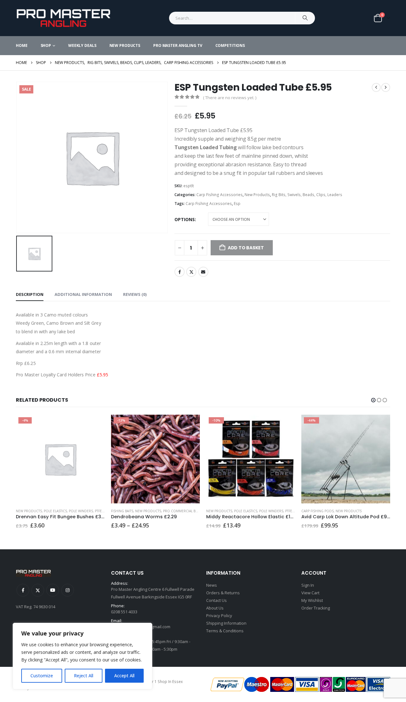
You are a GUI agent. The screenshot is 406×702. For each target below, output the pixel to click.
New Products (125, 45)
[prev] (376, 87)
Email (203, 272)
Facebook (179, 272)
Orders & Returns (223, 593)
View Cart (310, 593)
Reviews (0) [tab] (135, 294)
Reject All (83, 676)
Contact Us (216, 600)
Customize (41, 676)
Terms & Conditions (225, 631)
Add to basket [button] (379, 425)
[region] (82, 656)
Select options (94, 425)
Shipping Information (226, 623)
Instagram (67, 590)
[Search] (305, 18)
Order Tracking (315, 608)
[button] (373, 400)
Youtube (52, 590)
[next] (385, 87)
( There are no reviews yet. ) (229, 97)
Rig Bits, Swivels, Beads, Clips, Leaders (307, 194)
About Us (215, 608)
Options (184, 219)
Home (22, 45)
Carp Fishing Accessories (219, 194)
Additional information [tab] (83, 294)
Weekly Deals (82, 45)
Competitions (230, 45)
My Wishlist (312, 600)
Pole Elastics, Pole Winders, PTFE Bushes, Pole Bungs (91, 511)
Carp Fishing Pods (317, 511)
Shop (46, 45)
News (211, 585)
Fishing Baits (122, 511)
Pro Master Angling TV (177, 45)
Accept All (124, 676)
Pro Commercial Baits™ (183, 511)
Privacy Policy (219, 615)
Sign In (307, 585)
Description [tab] (29, 294)
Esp (237, 203)
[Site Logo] (63, 18)
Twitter (191, 272)
